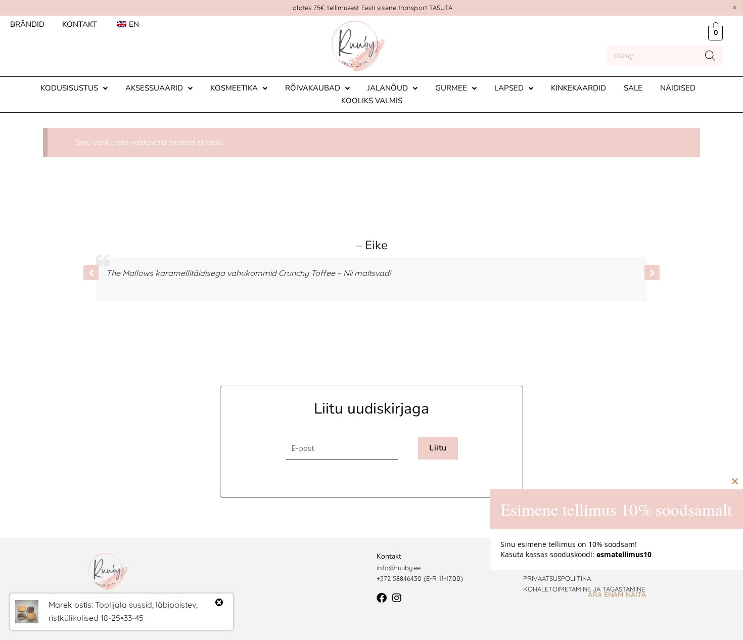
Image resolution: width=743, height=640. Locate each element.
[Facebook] (382, 598)
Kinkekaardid (578, 88)
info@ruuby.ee (399, 568)
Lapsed (509, 88)
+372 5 (386, 578)
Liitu (437, 447)
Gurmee (451, 88)
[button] (74, 88)
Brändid (27, 24)
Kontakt (79, 24)
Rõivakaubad (312, 88)
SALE (633, 88)
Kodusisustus (69, 88)
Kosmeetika (234, 88)
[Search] (710, 55)
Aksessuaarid (154, 88)
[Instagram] (397, 598)
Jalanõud (387, 88)
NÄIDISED (677, 88)
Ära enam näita (617, 594)
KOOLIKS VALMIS (371, 101)
